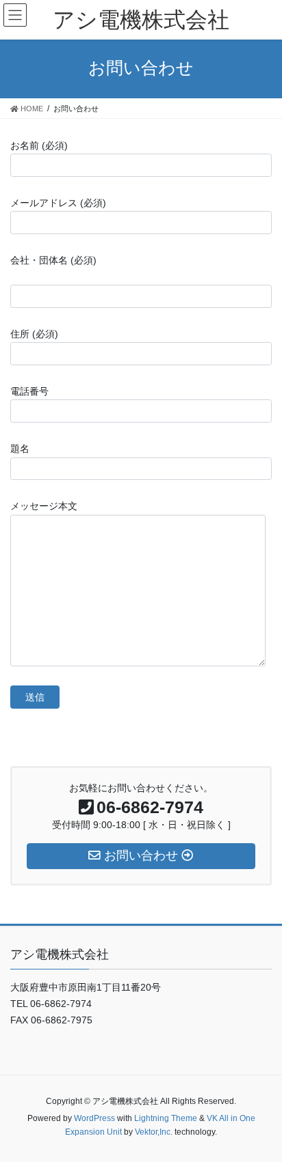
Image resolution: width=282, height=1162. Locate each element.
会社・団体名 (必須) (53, 260)
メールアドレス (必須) (58, 202)
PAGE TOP (261, 1115)
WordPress (94, 1118)
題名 (19, 448)
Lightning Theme (165, 1118)
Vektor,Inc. (153, 1132)
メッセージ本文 (43, 505)
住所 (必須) (34, 333)
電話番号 (29, 391)
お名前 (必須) (39, 145)
